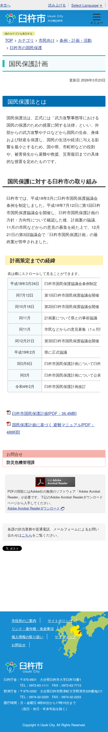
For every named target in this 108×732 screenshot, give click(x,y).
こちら (27, 535)
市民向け (47, 40)
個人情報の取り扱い (27, 636)
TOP (9, 40)
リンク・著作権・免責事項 (33, 628)
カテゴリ (26, 40)
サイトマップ (65, 636)
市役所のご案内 (24, 620)
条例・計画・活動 (76, 40)
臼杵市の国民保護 (26, 47)
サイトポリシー (60, 620)
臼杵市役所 (24, 667)
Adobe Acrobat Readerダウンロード (34, 508)
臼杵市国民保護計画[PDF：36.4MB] (44, 413)
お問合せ (19, 644)
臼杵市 (34, 18)
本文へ (5, 5)
